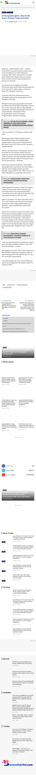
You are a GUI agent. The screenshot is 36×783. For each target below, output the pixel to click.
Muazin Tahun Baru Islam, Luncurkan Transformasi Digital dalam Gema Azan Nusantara (22, 716)
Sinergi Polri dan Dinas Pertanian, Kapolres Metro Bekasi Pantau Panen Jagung (23, 673)
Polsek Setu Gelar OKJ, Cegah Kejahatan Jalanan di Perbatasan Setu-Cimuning (26, 425)
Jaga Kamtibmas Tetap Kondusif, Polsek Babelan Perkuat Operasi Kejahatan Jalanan (9, 426)
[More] (25, 26)
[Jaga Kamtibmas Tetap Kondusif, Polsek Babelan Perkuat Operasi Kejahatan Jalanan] (9, 416)
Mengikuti (31, 470)
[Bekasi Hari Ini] (3, 21)
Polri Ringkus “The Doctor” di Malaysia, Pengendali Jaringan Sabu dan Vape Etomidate (22, 750)
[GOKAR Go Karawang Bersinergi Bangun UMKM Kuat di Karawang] (7, 665)
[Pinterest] (17, 26)
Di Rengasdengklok (7, 287)
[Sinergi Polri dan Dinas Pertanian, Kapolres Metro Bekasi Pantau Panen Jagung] (7, 675)
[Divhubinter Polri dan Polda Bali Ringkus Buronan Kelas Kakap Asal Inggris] (7, 742)
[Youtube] (10, 770)
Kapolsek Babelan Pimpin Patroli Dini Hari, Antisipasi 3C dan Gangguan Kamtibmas (26, 402)
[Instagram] (5, 770)
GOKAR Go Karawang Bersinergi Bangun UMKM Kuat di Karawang (22, 662)
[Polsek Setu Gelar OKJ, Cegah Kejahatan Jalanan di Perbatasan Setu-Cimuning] (26, 416)
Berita (8, 7)
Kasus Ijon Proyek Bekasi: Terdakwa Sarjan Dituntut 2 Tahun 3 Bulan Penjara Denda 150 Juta (22, 730)
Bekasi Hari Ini (13, 21)
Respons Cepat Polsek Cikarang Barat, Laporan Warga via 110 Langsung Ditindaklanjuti (16, 352)
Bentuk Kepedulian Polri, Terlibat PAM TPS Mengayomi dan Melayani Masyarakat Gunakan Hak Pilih (9, 305)
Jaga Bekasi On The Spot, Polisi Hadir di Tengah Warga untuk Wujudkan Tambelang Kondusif (26, 380)
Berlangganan (30, 474)
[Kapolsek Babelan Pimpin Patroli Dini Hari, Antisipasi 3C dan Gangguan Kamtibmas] (26, 392)
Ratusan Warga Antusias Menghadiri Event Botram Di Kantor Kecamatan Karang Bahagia (23, 682)
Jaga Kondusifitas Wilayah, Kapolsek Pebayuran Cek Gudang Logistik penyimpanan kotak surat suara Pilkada (16, 494)
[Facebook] (9, 26)
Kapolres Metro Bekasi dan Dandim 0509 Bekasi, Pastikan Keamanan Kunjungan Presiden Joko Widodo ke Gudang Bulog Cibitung (27, 306)
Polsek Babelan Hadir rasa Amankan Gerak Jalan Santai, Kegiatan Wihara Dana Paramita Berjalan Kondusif (9, 403)
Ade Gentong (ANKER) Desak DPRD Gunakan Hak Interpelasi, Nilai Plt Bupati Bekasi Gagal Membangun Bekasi (23, 698)
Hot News (10, 12)
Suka (33, 466)
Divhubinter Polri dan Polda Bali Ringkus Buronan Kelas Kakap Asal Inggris (22, 740)
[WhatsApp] (21, 26)
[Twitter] (13, 26)
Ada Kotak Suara (10, 284)
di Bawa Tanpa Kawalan (22, 284)
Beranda (3, 7)
